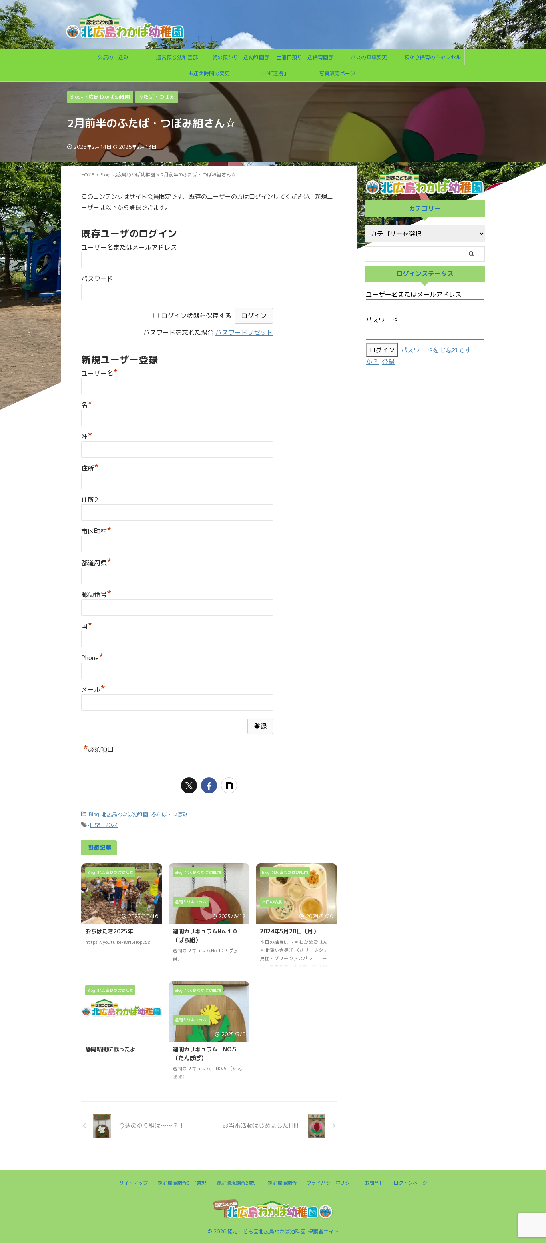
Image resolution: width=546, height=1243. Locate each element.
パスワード (97, 278)
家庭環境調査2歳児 (237, 1182)
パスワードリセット (244, 332)
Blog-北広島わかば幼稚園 (118, 814)
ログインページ (410, 1182)
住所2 (89, 499)
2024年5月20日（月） (289, 931)
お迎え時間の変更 (209, 73)
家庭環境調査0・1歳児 (182, 1182)
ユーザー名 (99, 373)
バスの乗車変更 (369, 57)
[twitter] (189, 785)
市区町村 (96, 531)
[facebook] (209, 785)
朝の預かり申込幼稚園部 (240, 57)
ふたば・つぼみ (169, 814)
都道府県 (96, 562)
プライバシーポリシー (331, 1182)
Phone (92, 657)
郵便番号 (96, 594)
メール (93, 689)
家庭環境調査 (282, 1182)
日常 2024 (104, 825)
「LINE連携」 (273, 73)
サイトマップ (133, 1182)
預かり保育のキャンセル (432, 57)
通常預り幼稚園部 (177, 57)
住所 (90, 468)
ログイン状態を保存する (196, 315)
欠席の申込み (113, 57)
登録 (388, 361)
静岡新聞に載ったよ (110, 1049)
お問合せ (374, 1182)
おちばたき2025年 (109, 931)
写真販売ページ (337, 73)
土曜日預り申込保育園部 (304, 57)
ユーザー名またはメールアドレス (129, 247)
